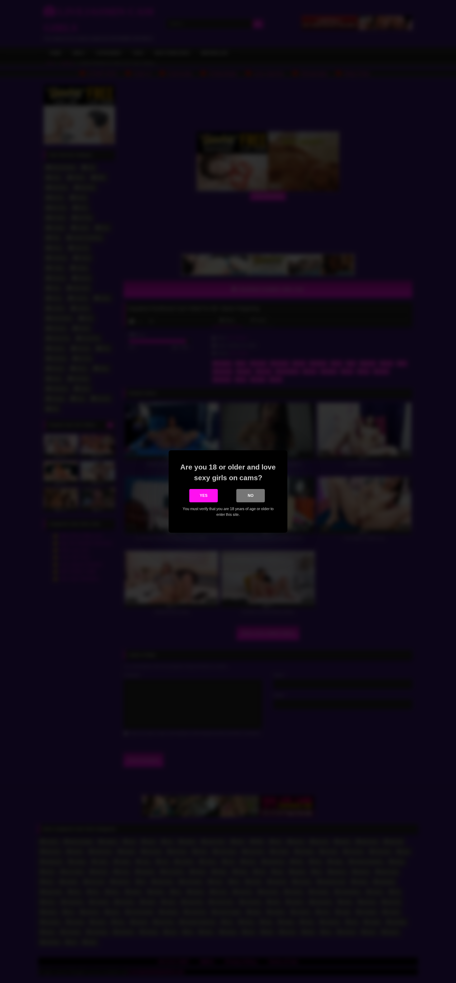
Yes (204, 496)
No (250, 496)
